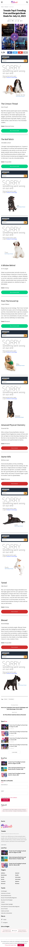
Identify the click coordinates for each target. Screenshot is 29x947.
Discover (6, 6)
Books (6, 699)
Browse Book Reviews (6, 895)
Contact (3, 902)
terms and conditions (12, 797)
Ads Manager (4, 891)
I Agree (21, 945)
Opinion (17, 881)
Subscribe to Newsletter (6, 913)
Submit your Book (5, 911)
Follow (15, 930)
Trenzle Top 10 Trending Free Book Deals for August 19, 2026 (16, 762)
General (17, 873)
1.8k (13, 741)
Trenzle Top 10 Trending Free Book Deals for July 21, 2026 (16, 774)
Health (17, 875)
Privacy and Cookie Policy (10, 945)
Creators (3, 881)
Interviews (17, 877)
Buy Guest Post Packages (6, 900)
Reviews (17, 883)
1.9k (13, 728)
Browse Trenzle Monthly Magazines (9, 897)
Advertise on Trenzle (5, 893)
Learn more (3, 844)
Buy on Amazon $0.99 (14, 130)
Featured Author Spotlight (7, 904)
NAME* (2, 791)
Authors (3, 873)
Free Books (11, 699)
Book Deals (11, 6)
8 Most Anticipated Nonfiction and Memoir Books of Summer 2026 (16, 768)
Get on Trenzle (4, 908)
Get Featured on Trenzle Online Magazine (10, 906)
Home (2, 6)
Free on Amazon (14, 448)
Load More (14, 752)
